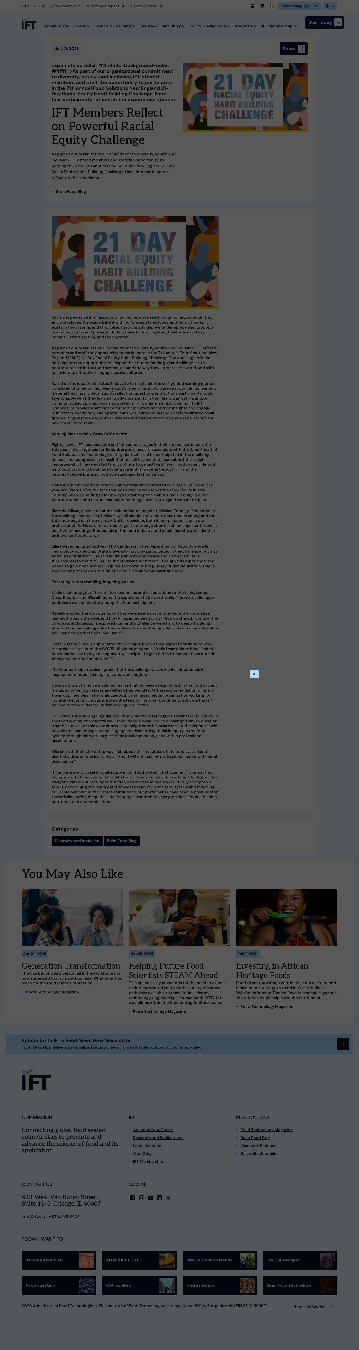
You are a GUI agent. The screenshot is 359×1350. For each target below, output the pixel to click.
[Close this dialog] (254, 674)
